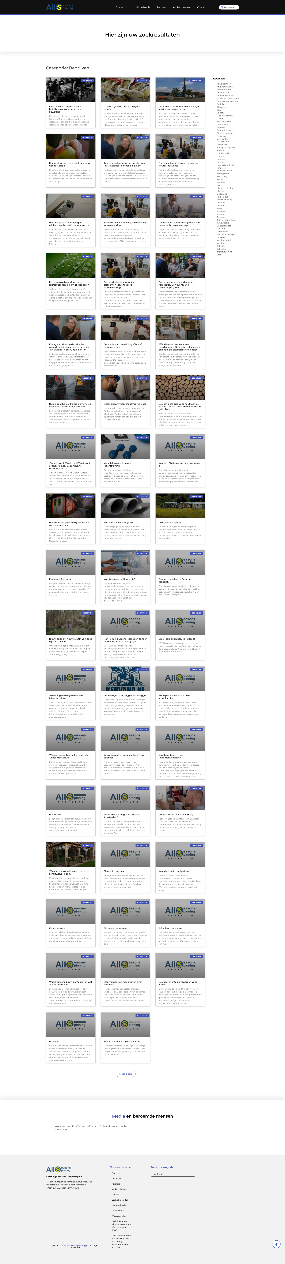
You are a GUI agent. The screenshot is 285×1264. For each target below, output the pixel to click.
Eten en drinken (225, 133)
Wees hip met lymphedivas (174, 871)
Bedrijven (221, 104)
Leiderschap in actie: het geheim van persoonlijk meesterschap (179, 224)
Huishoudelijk (224, 153)
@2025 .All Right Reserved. (75, 1246)
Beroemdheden (119, 1205)
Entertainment (224, 130)
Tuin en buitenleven (226, 220)
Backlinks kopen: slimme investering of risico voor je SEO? (121, 1225)
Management (223, 173)
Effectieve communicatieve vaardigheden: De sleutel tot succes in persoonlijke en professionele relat (180, 347)
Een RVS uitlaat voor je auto (119, 522)
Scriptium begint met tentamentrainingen (171, 756)
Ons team (116, 1178)
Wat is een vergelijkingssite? (120, 579)
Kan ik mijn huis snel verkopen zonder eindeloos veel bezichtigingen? (125, 640)
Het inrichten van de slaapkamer (122, 1041)
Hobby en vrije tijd (226, 147)
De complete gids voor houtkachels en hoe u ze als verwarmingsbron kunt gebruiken (180, 406)
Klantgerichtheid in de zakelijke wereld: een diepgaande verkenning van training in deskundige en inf (69, 347)
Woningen (222, 243)
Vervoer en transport (226, 234)
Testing (220, 214)
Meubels (221, 182)
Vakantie (221, 228)
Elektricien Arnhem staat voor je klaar (125, 403)
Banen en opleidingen (228, 98)
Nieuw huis (55, 814)
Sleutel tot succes (114, 871)
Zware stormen (57, 928)
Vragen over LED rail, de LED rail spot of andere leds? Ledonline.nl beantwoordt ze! (69, 466)
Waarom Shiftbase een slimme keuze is (179, 464)
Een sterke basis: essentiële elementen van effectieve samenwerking (119, 285)
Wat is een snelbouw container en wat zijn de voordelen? (70, 983)
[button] (126, 1074)
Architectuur (223, 92)
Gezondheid (223, 141)
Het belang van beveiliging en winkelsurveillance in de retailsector (69, 224)
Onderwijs (222, 194)
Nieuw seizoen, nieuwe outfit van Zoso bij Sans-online (70, 640)
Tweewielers (223, 223)
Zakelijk (221, 246)
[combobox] (229, 7)
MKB (219, 185)
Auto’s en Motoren (225, 95)
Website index (119, 1216)
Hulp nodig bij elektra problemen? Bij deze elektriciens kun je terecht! (70, 405)
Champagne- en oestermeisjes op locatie (123, 107)
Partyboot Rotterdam (61, 579)
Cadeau (220, 113)
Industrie (221, 159)
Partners (161, 7)
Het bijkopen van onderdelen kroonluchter (175, 696)
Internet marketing (226, 165)
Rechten (221, 202)
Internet (221, 162)
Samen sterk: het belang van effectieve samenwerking (125, 224)
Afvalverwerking (225, 87)
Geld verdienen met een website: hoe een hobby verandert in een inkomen (121, 1241)
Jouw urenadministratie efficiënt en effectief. (124, 756)
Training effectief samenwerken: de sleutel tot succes (178, 164)
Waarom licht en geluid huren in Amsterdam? (122, 816)
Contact (201, 7)
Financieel (222, 136)
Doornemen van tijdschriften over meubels (123, 983)
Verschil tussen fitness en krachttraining (118, 464)
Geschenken (223, 139)
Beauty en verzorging (227, 101)
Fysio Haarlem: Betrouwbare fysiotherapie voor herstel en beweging (65, 109)
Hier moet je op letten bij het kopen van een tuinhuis (69, 523)
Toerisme (221, 217)
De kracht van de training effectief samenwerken (123, 345)
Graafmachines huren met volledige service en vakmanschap (179, 107)
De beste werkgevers (115, 928)
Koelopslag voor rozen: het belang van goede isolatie (70, 164)
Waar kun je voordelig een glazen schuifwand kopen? (67, 872)
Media (220, 179)
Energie (221, 127)
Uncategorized (224, 226)
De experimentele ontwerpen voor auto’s (178, 983)
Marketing (222, 176)
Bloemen (221, 107)
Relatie (220, 205)
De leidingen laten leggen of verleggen (125, 695)
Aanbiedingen (224, 84)
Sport (219, 208)
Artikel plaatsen (182, 7)
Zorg (219, 255)
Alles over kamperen (170, 522)
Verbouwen (222, 231)
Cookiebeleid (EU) (120, 1200)
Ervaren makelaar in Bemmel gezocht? (175, 580)
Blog (219, 110)
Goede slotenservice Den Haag (176, 814)
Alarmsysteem (224, 89)
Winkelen (221, 237)
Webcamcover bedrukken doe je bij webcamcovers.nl (69, 756)
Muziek (220, 191)
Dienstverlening (225, 116)
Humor (220, 156)
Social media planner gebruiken (114, 1126)
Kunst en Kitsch (224, 170)
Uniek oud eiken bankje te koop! (177, 638)
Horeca (220, 150)
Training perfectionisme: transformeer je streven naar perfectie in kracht (125, 164)
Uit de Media (143, 7)
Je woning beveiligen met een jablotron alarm (66, 696)
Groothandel (223, 144)
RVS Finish (55, 1041)
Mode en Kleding (225, 188)
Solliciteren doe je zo (170, 928)
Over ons (120, 7)
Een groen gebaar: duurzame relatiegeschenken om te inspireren (69, 283)
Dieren (220, 118)
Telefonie (221, 211)
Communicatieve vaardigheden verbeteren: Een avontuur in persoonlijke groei (176, 285)
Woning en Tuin (224, 240)
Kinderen (221, 168)
